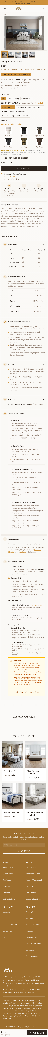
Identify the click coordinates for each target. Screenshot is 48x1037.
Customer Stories (10, 924)
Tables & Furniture (33, 899)
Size (5, 94)
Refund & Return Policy (34, 1016)
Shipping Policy (32, 918)
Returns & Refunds (33, 924)
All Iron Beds (8, 867)
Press (5, 918)
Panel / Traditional (34, 880)
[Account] (37, 8)
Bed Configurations (22, 103)
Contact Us (7, 931)
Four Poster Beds (33, 873)
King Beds (7, 880)
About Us (6, 912)
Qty (3, 163)
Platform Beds (31, 892)
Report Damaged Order (30, 692)
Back (4, 14)
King (17, 99)
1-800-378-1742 (10, 989)
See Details (39, 103)
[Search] (32, 8)
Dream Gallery (22, 552)
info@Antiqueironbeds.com (30, 989)
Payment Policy (32, 937)
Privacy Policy (31, 912)
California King (26, 99)
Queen (10, 99)
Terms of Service (33, 956)
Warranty (29, 931)
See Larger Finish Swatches (11, 124)
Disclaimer (30, 950)
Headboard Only (8, 107)
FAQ (4, 937)
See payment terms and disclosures (14, 85)
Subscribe (24, 851)
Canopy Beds (31, 867)
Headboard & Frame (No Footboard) (30, 107)
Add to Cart (25, 169)
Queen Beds (8, 873)
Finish (4, 121)
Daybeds (29, 886)
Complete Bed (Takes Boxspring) (14, 111)
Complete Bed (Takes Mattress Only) (15, 116)
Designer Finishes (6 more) (16, 158)
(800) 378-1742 (9, 177)
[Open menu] (5, 8)
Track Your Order (33, 943)
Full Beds (6, 892)
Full (3, 99)
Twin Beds (7, 886)
